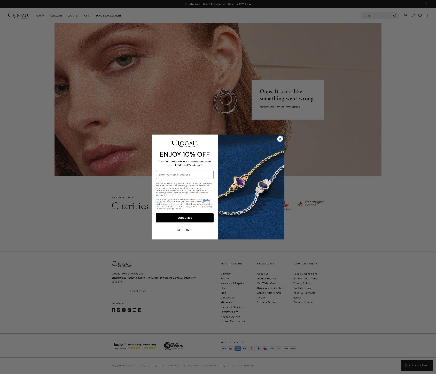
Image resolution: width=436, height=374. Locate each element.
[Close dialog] (280, 139)
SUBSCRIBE (184, 218)
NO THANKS (184, 230)
